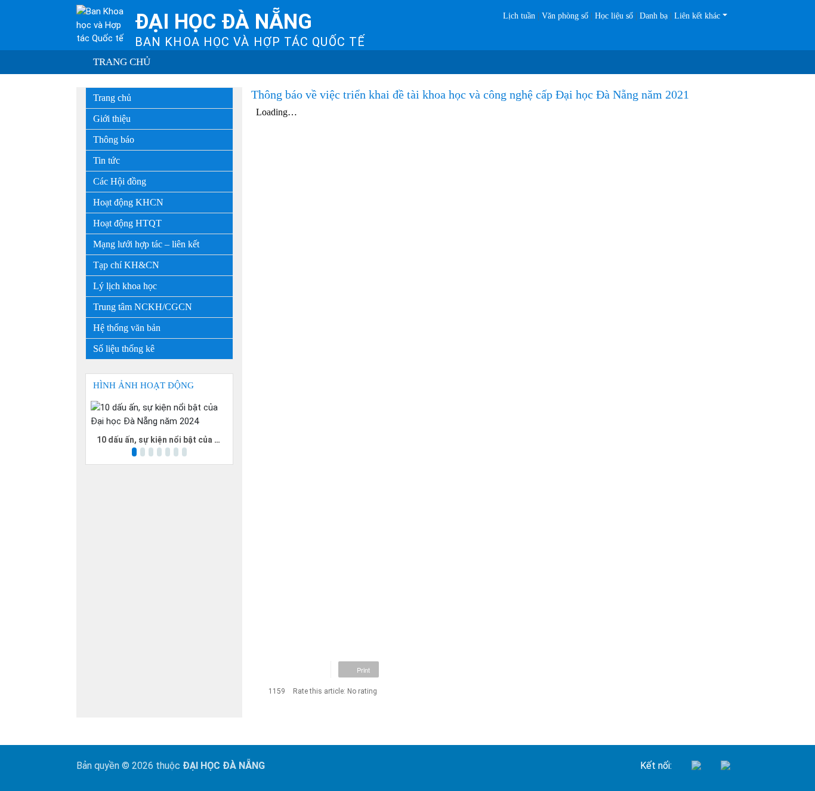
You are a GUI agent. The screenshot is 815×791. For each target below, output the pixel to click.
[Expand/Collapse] (225, 116)
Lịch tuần (519, 15)
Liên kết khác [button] (697, 15)
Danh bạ (654, 15)
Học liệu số (614, 15)
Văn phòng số (565, 15)
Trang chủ (121, 62)
